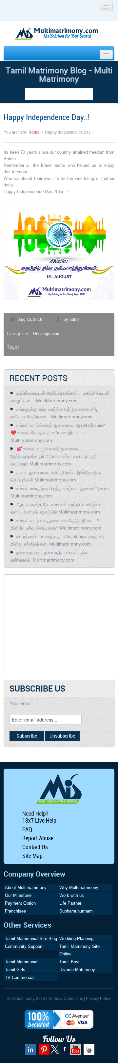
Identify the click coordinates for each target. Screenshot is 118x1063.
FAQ (27, 829)
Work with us (71, 895)
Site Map (32, 855)
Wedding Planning (76, 938)
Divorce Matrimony (77, 969)
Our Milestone (18, 895)
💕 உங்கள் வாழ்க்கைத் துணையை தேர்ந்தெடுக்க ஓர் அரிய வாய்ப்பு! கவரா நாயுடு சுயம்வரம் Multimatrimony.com (53, 456)
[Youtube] (75, 1051)
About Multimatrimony (26, 887)
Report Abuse (37, 838)
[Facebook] (64, 1051)
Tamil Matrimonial (21, 961)
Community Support (24, 946)
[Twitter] (55, 1052)
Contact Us (35, 846)
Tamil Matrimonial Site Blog (31, 938)
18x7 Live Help (39, 820)
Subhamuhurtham (76, 911)
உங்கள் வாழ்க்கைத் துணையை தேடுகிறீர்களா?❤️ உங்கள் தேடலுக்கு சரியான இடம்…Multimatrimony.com (57, 433)
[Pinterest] (43, 1051)
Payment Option (20, 903)
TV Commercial (19, 977)
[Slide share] (88, 1051)
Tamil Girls (15, 969)
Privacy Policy (98, 998)
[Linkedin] (30, 1051)
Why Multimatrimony (78, 887)
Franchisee (15, 911)
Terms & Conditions (65, 998)
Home (34, 132)
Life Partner (70, 903)
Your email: (21, 703)
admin (75, 319)
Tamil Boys (70, 961)
